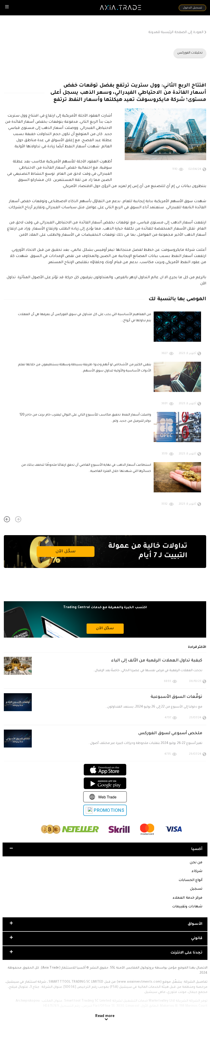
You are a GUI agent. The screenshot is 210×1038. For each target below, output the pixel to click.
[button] (18, 519)
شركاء (197, 871)
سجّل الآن (65, 551)
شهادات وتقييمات (187, 907)
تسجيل (196, 889)
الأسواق (195, 924)
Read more (104, 1016)
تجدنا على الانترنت (187, 953)
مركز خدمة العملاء (187, 898)
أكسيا (196, 849)
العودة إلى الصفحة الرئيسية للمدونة (176, 32)
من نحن (196, 863)
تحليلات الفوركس (190, 53)
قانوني (196, 939)
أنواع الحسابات (190, 880)
